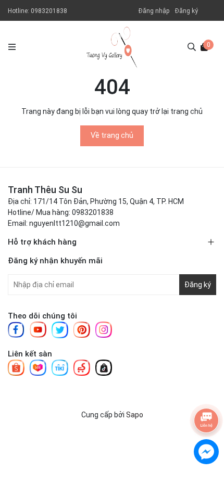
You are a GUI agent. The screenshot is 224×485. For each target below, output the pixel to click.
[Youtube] (38, 329)
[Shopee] (16, 367)
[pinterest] (81, 329)
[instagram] (103, 329)
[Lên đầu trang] (206, 389)
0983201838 (49, 11)
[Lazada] (38, 367)
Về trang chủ (112, 135)
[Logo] (112, 47)
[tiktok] (103, 367)
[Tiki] (60, 367)
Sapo (134, 415)
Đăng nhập (154, 11)
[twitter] (60, 329)
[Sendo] (81, 367)
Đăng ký (186, 11)
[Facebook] (16, 329)
